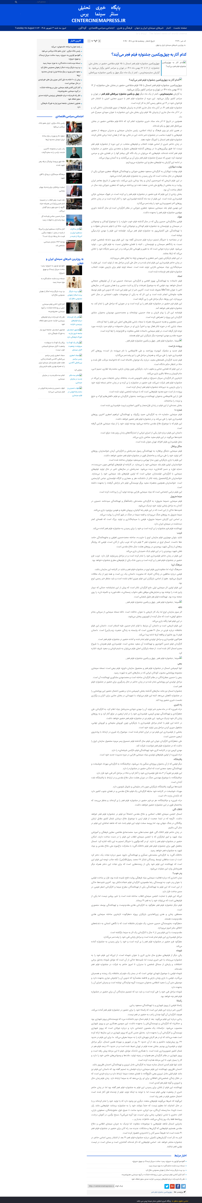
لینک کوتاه (119, 1186)
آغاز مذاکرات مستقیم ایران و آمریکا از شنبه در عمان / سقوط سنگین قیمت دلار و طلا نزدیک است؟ (52, 233)
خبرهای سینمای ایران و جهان (149, 28)
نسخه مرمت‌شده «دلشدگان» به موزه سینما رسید (167, 1165)
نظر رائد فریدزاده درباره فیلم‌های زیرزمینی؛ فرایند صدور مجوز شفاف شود (158, 1179)
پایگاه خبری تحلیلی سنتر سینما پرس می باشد (154, 1201)
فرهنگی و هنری (124, 28)
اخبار (168, 28)
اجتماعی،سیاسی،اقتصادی (101, 28)
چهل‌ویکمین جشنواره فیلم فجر (161, 1192)
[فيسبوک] (177, 1186)
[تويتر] (166, 1186)
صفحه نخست (180, 28)
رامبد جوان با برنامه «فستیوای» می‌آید (65, 46)
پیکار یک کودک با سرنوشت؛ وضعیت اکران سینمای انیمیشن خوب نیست (53, 346)
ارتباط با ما (141, 34)
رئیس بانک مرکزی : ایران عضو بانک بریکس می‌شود (61, 51)
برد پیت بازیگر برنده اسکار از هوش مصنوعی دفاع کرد (165, 1170)
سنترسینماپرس (166, 94)
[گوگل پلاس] (172, 1186)
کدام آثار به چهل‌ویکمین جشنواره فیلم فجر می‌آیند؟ (149, 55)
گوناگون (82, 28)
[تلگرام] (183, 1186)
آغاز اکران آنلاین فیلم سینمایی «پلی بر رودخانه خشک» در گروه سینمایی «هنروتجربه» (153, 1174)
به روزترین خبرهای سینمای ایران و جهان (171, 45)
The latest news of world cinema (168, 34)
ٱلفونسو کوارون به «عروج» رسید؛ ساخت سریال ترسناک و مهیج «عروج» (158, 1161)
